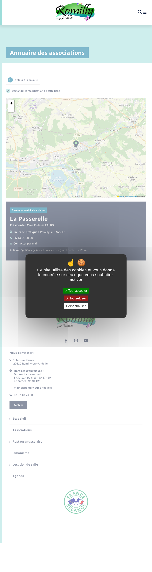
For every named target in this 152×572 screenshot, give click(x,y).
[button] (11, 103)
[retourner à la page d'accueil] (75, 12)
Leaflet (121, 196)
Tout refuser (77, 298)
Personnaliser (76, 306)
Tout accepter (77, 290)
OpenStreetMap (131, 196)
